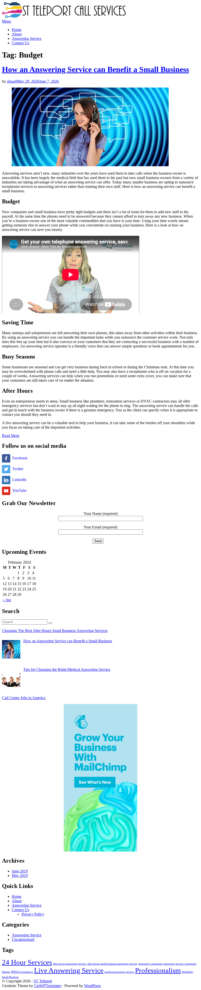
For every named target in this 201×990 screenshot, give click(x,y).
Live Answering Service (68, 970)
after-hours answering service (69, 963)
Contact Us (20, 43)
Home (16, 30)
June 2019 (20, 871)
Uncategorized (23, 939)
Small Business (10, 977)
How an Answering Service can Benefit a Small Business (95, 69)
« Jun (7, 600)
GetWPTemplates (47, 986)
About (17, 34)
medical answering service (119, 972)
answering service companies (179, 963)
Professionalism (158, 970)
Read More (10, 436)
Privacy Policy (33, 914)
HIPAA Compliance (22, 972)
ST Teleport (43, 981)
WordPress (92, 986)
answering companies (150, 963)
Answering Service (26, 38)
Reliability (187, 972)
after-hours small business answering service (112, 963)
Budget (6, 972)
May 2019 (20, 875)
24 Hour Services (27, 962)
